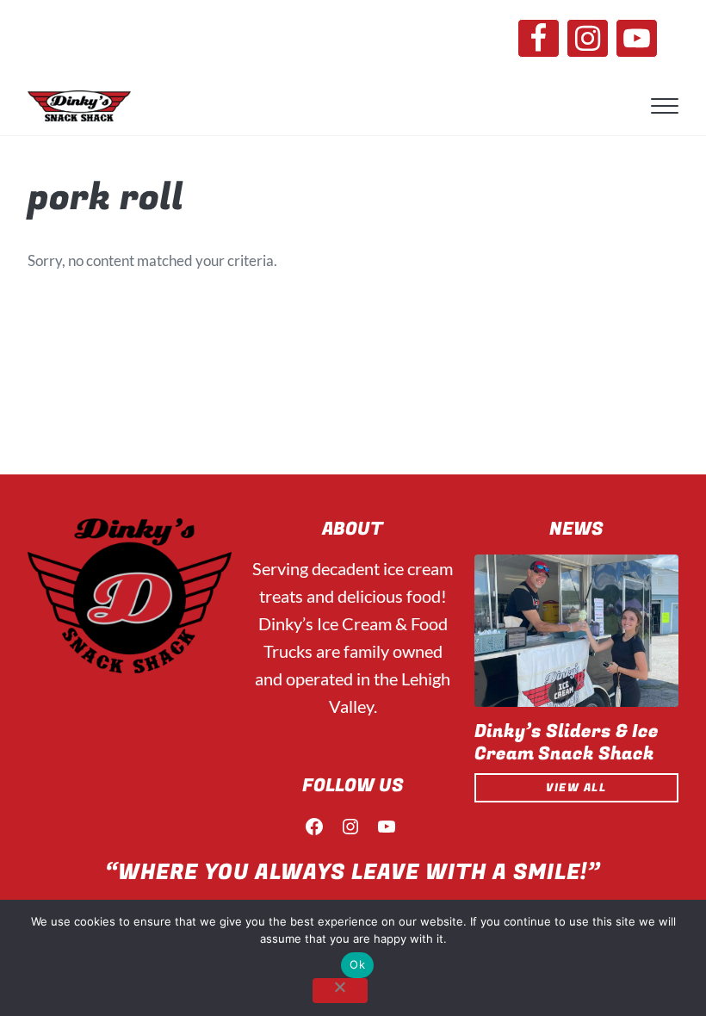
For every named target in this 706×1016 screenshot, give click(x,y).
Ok (357, 964)
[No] (340, 990)
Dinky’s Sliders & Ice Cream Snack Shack (566, 743)
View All (576, 788)
